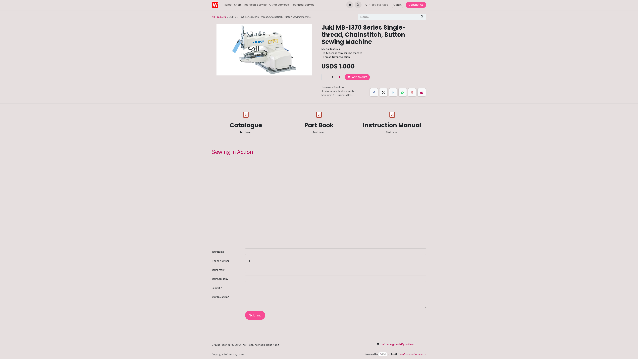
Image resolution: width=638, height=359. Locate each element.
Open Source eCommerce (412, 354)
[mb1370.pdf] (246, 115)
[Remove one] (325, 77)
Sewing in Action (232, 152)
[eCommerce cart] (349, 4)
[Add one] (339, 77)
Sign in (397, 5)
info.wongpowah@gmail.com (398, 344)
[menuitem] (227, 4)
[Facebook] (374, 92)
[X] (383, 92)
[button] (358, 4)
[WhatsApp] (403, 92)
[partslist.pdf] (319, 115)
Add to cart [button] (359, 77)
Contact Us (416, 5)
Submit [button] (255, 315)
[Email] (422, 92)
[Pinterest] (412, 92)
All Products (219, 16)
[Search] (422, 17)
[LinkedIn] (393, 92)
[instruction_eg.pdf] (392, 115)
